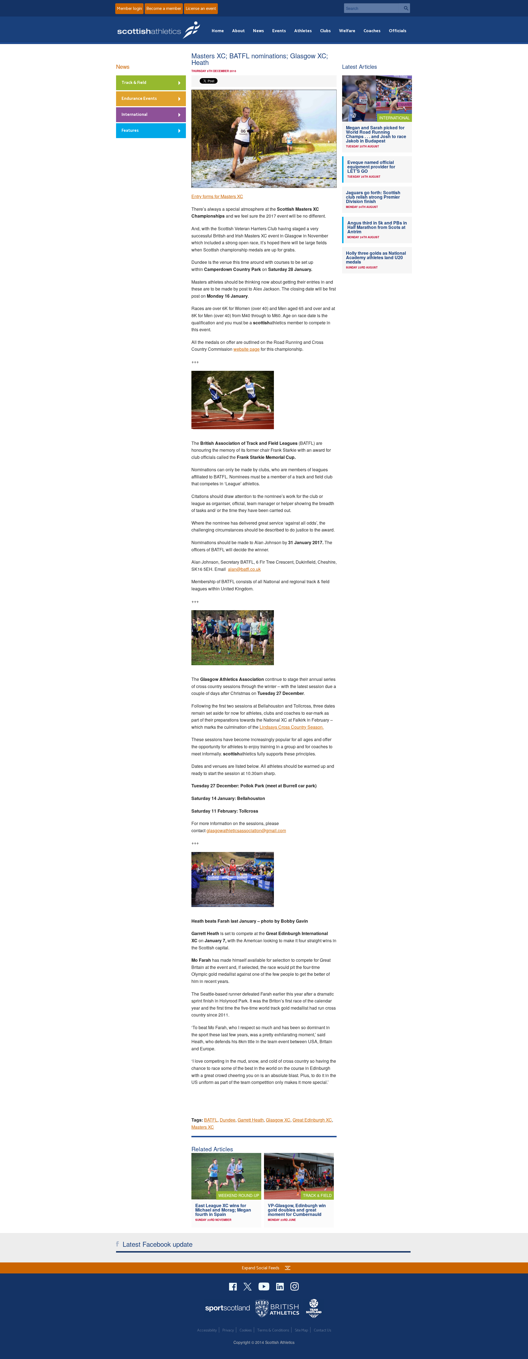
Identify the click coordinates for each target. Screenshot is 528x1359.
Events (279, 31)
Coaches (372, 31)
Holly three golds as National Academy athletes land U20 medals (376, 257)
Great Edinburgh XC (312, 1120)
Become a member (163, 8)
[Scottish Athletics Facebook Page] (233, 1286)
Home (218, 31)
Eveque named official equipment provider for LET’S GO (371, 166)
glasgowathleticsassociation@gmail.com (246, 830)
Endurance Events (139, 98)
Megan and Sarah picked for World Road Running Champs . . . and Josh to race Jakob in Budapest (376, 134)
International (134, 114)
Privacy (228, 1330)
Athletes (303, 31)
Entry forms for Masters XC (217, 196)
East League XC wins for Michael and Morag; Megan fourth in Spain (223, 1209)
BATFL (211, 1120)
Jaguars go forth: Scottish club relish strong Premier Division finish (373, 196)
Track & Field (134, 82)
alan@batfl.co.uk (244, 569)
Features (130, 130)
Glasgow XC (278, 1120)
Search (404, 8)
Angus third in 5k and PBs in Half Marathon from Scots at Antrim (377, 227)
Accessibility (207, 1330)
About (238, 31)
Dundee (227, 1120)
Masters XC (202, 1127)
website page (246, 349)
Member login (129, 8)
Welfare (347, 31)
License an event (201, 8)
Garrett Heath (251, 1120)
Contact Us (322, 1330)
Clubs (325, 31)
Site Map (301, 1330)
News (258, 31)
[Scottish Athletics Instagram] (294, 1286)
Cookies (246, 1330)
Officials (397, 31)
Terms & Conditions (273, 1330)
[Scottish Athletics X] (248, 1286)
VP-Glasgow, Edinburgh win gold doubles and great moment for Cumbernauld (297, 1209)
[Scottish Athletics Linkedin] (280, 1286)
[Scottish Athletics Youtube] (264, 1286)
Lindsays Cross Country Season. (292, 727)
